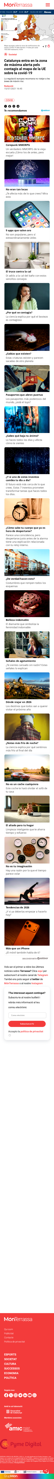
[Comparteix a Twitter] (5, 106)
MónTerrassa (11, 983)
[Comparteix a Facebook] (9, 106)
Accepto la (25, 1031)
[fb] (6, 1396)
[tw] (11, 1396)
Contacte (8, 1337)
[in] (25, 1396)
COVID (9, 100)
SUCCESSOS (12, 1368)
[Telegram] (20, 1396)
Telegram (42, 975)
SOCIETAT (10, 1359)
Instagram (37, 983)
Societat (13, 54)
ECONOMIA (11, 1373)
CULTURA (10, 1363)
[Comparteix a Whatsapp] (13, 106)
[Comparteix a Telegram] (18, 106)
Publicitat (9, 1333)
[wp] (34, 1396)
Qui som (8, 1329)
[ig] (16, 1396)
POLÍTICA (10, 1377)
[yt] (30, 1396)
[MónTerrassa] (16, 9)
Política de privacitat (14, 1341)
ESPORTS (10, 1354)
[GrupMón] (27, 1476)
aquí (40, 971)
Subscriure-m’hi (27, 1024)
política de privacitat (31, 1031)
